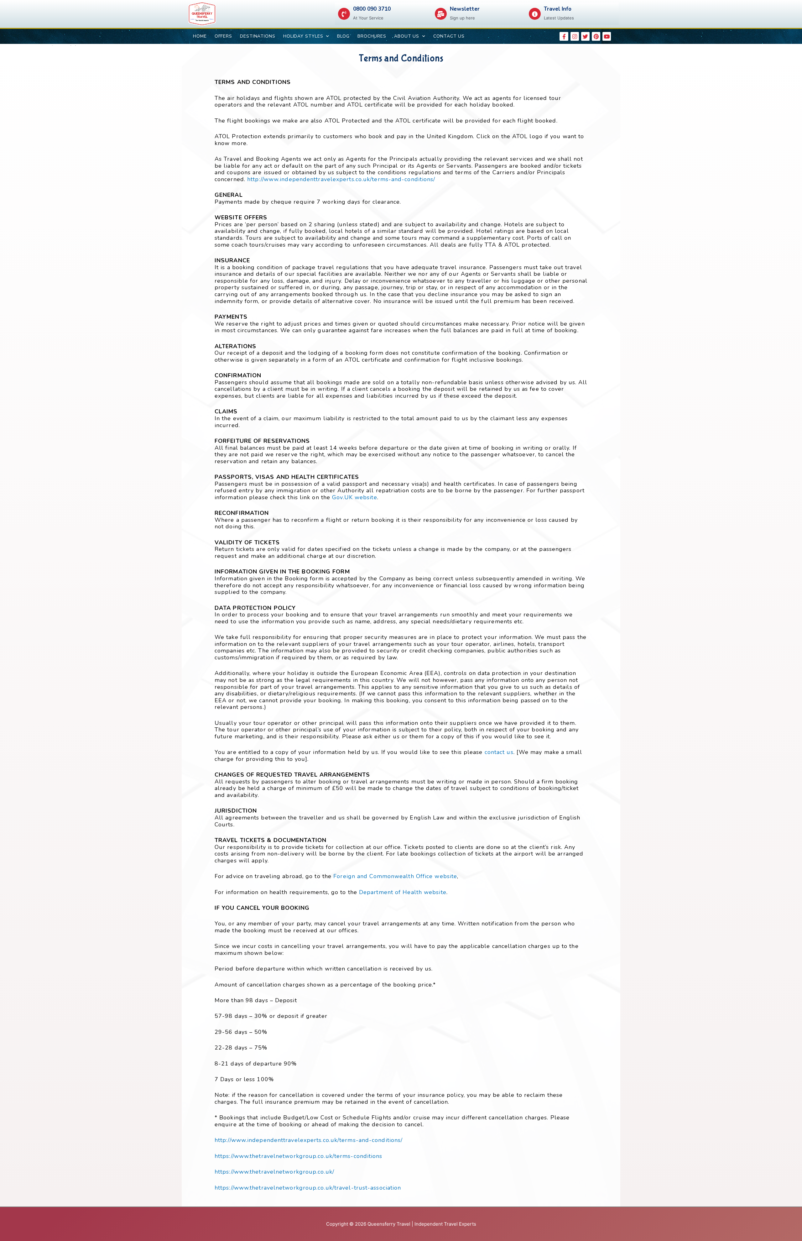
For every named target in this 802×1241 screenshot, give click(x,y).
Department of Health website (402, 892)
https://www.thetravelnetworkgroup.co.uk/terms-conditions (299, 1156)
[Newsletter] (441, 14)
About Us (406, 36)
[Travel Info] (535, 14)
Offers (223, 36)
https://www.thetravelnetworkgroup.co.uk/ (274, 1172)
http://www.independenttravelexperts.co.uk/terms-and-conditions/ (341, 179)
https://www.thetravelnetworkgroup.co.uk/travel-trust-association (308, 1187)
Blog (343, 36)
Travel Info (557, 9)
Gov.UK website (354, 497)
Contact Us (449, 36)
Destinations (257, 36)
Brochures (371, 36)
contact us (499, 752)
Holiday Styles (303, 36)
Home (200, 36)
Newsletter (465, 9)
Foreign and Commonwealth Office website (395, 876)
